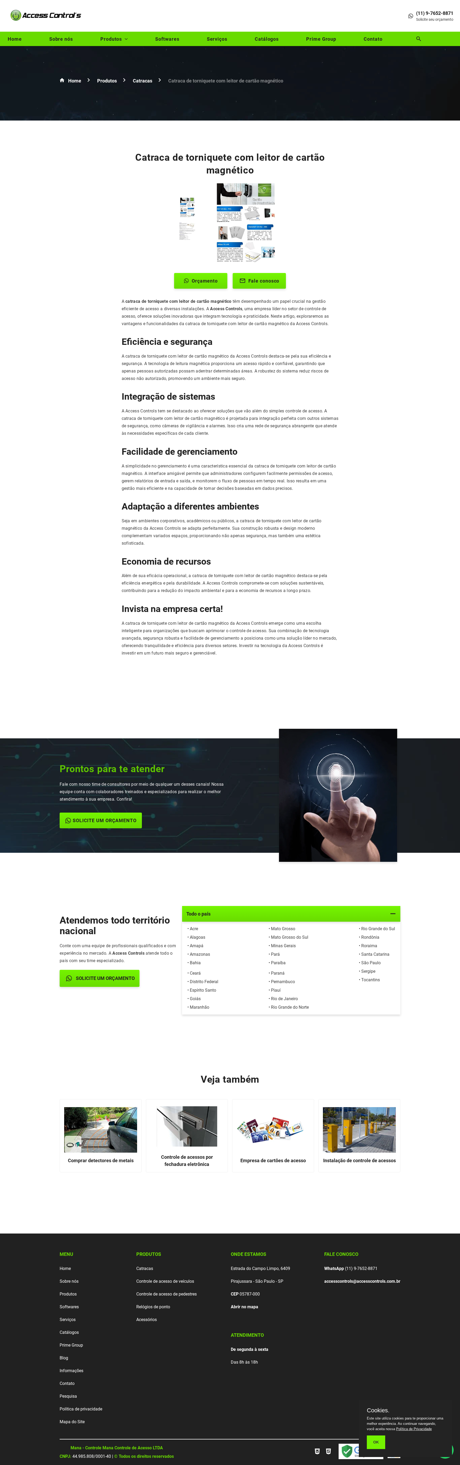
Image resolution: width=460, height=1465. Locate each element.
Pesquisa (68, 1396)
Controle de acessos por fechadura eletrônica (187, 1160)
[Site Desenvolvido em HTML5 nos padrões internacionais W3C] (328, 1454)
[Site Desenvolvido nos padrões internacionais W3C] (318, 1454)
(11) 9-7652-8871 (350, 1268)
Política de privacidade (81, 1409)
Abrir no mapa (244, 1306)
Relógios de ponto (153, 1306)
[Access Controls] (47, 22)
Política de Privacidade (414, 1429)
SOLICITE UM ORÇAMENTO (105, 820)
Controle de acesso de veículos (165, 1281)
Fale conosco (264, 281)
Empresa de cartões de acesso (273, 1160)
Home (15, 39)
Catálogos (267, 39)
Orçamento (205, 281)
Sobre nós (61, 39)
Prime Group (321, 39)
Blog (64, 1357)
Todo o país (198, 914)
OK (376, 1442)
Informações (71, 1370)
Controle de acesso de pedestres (166, 1294)
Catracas (144, 1268)
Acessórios (146, 1319)
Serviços (217, 39)
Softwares (167, 39)
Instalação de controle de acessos (359, 1160)
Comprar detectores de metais (101, 1160)
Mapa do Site (72, 1421)
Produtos (111, 39)
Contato (373, 39)
